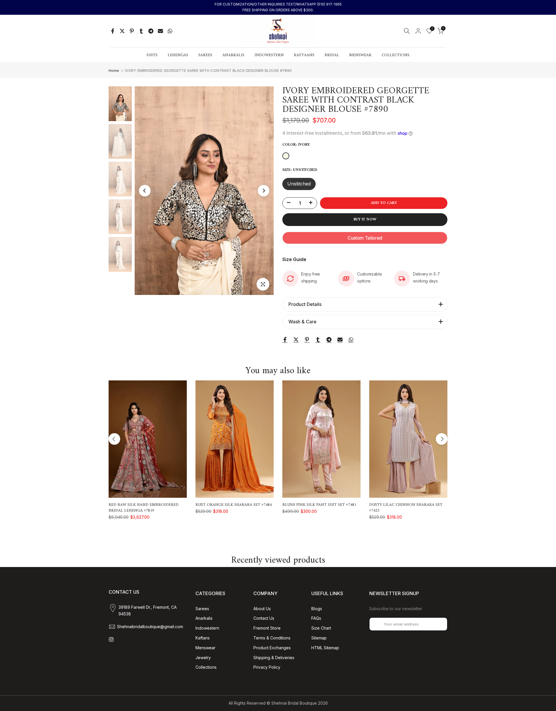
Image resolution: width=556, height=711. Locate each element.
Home (114, 70)
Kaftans (202, 637)
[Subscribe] (437, 624)
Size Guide (294, 259)
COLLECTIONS (395, 55)
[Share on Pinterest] (131, 31)
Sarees (202, 608)
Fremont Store (267, 628)
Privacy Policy (266, 667)
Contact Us (263, 618)
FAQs (316, 618)
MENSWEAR (360, 55)
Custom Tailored (365, 238)
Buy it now (365, 219)
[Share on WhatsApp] (170, 31)
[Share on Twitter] (122, 31)
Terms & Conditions (271, 637)
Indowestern (207, 628)
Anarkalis (204, 618)
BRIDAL (332, 55)
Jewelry (203, 657)
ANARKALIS (233, 55)
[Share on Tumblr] (141, 31)
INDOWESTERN (269, 55)
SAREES (205, 55)
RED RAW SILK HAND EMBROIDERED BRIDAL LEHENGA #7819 (144, 507)
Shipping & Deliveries (273, 657)
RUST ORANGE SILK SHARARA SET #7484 (233, 504)
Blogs (316, 608)
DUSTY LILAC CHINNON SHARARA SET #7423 (405, 507)
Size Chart (321, 628)
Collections (206, 667)
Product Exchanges (272, 647)
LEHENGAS (178, 55)
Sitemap (319, 637)
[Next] (263, 190)
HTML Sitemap (325, 647)
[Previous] (145, 190)
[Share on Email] (160, 31)
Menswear (205, 647)
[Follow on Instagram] (111, 639)
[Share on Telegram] (150, 31)
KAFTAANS (304, 55)
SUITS (152, 55)
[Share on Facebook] (112, 31)
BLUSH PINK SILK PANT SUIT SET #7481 (319, 504)
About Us (262, 608)
